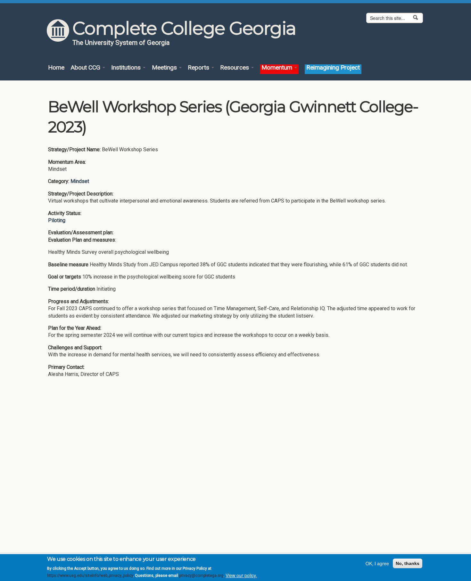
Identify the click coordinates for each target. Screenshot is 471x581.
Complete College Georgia (184, 28)
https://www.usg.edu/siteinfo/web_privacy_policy (90, 575)
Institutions (126, 67)
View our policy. (241, 575)
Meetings (165, 67)
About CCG (86, 67)
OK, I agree (377, 563)
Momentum (277, 67)
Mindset (79, 181)
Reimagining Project (333, 67)
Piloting (56, 220)
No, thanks (407, 563)
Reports (199, 67)
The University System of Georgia (121, 42)
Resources (235, 67)
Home (56, 67)
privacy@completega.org (201, 575)
